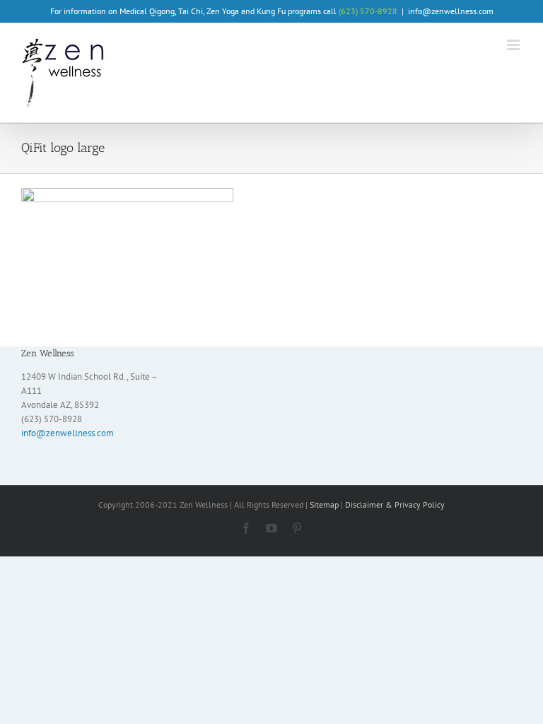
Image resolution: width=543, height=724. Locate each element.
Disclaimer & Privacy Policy (395, 504)
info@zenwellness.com (451, 11)
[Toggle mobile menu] (514, 44)
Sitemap (324, 504)
